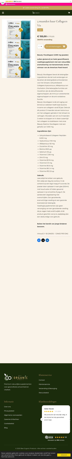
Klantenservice (44, 384)
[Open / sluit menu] (3, 13)
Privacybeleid (9, 411)
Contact (42, 380)
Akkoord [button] (64, 455)
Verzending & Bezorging (48, 388)
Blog (6, 428)
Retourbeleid (44, 393)
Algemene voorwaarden (13, 415)
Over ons (7, 407)
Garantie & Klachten (11, 419)
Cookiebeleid (9, 423)
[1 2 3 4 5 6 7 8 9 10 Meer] (40, 46)
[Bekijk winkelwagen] (69, 13)
